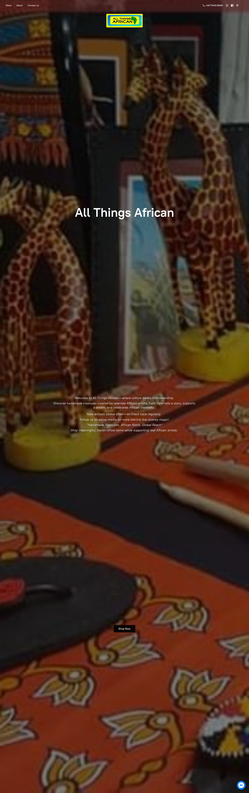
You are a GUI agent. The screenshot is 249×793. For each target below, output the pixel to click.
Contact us (33, 5)
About (19, 5)
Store (9, 5)
